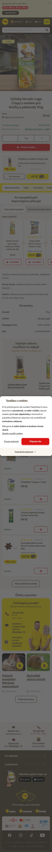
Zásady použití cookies (12, 433)
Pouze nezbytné (11, 441)
